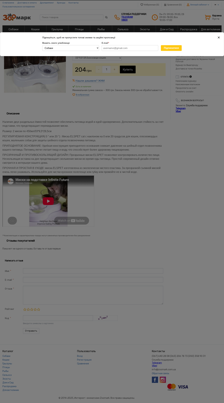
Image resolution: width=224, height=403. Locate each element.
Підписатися (171, 47)
